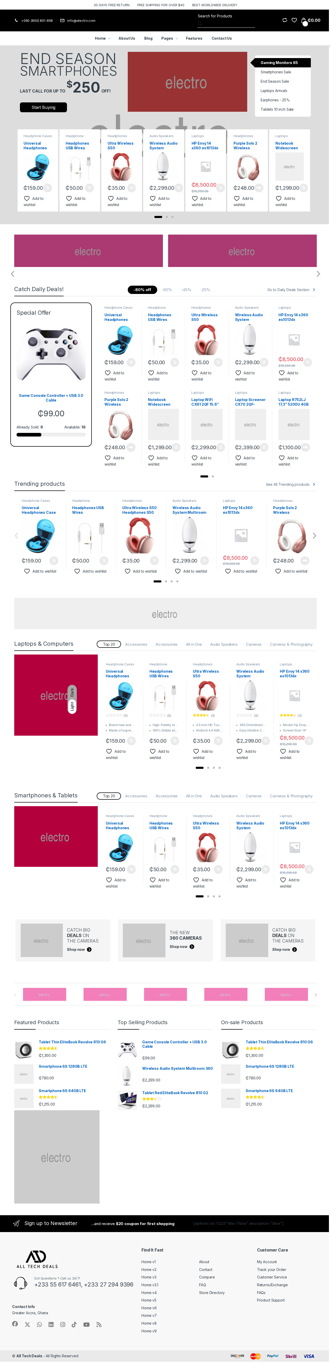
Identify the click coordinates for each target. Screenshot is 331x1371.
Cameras (254, 644)
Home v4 (149, 1292)
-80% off (142, 289)
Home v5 (148, 1300)
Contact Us (222, 38)
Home (100, 38)
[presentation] (306, 169)
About (204, 1262)
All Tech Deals (29, 1356)
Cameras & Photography (291, 644)
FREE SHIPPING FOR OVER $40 (160, 5)
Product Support (271, 1300)
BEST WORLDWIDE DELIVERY (214, 5)
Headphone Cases (38, 136)
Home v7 (149, 1315)
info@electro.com (81, 20)
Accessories (136, 644)
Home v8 (149, 1323)
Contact (205, 1269)
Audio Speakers (161, 136)
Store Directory (212, 1292)
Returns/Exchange (272, 1285)
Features (194, 38)
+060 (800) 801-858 (37, 20)
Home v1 (148, 1262)
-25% (205, 289)
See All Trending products (288, 484)
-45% (186, 289)
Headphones (117, 136)
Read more (259, 188)
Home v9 (149, 1331)
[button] (158, 217)
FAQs (261, 1292)
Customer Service (272, 1277)
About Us (126, 38)
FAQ (202, 1285)
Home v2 (148, 1269)
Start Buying (43, 107)
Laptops (198, 136)
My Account (267, 1262)
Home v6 (149, 1308)
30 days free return (111, 5)
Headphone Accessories (75, 137)
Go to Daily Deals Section (288, 289)
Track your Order (271, 1269)
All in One (194, 644)
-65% (167, 289)
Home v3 (148, 1277)
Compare (207, 1277)
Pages (167, 38)
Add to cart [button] (47, 188)
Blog (148, 38)
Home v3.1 (149, 1285)
